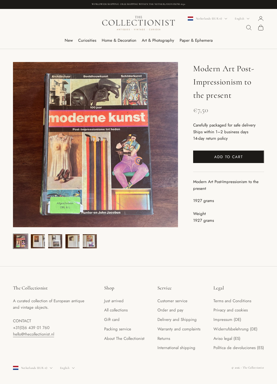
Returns (163, 338)
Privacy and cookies (230, 310)
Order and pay (170, 310)
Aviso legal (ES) (226, 338)
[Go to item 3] (55, 241)
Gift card (112, 320)
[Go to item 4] (72, 241)
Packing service (117, 329)
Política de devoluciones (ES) (238, 348)
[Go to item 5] (89, 241)
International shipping (176, 348)
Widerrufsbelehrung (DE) (235, 329)
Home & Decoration (119, 40)
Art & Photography (158, 40)
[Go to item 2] (37, 241)
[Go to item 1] (20, 241)
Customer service (172, 301)
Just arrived (114, 301)
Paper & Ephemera (196, 40)
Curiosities (87, 40)
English (239, 18)
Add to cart (228, 157)
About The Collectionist (124, 338)
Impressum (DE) (227, 320)
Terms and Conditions (232, 301)
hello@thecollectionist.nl (33, 334)
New (69, 40)
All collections (116, 310)
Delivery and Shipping (177, 320)
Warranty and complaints (178, 329)
